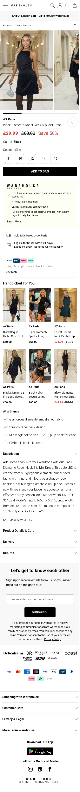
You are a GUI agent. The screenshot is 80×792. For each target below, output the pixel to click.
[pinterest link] (40, 769)
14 (44, 158)
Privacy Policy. (52, 639)
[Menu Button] (5, 5)
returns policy (56, 246)
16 (55, 158)
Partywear (8, 25)
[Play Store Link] (40, 751)
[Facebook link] (49, 769)
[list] (40, 72)
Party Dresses (24, 25)
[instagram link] (30, 769)
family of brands (17, 631)
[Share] (74, 25)
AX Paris (9, 119)
